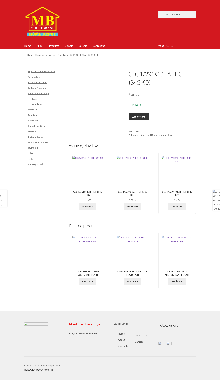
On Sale (69, 45)
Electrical (33, 109)
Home (27, 45)
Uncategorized (35, 164)
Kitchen (32, 131)
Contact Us (99, 45)
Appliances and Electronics (41, 71)
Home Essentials (36, 126)
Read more (87, 281)
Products (54, 45)
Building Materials (37, 87)
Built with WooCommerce (38, 369)
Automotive (34, 77)
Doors (35, 98)
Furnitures (33, 115)
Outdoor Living (35, 136)
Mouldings (63, 54)
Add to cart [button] (87, 206)
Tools (31, 158)
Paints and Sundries (38, 142)
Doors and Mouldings (45, 54)
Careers (83, 45)
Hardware (33, 120)
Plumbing (33, 147)
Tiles (30, 153)
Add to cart (138, 116)
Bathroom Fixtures (37, 82)
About (40, 45)
